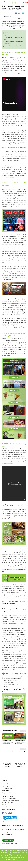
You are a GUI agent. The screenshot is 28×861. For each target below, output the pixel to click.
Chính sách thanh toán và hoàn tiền (10, 800)
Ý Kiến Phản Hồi (5, 790)
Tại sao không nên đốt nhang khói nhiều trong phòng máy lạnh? (8, 742)
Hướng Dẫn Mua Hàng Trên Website (10, 807)
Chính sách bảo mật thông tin (9, 798)
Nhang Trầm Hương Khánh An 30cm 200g (20, 764)
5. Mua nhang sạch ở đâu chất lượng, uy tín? (14, 46)
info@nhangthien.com (7, 834)
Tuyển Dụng (5, 786)
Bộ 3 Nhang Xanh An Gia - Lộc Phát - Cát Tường (8, 764)
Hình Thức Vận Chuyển (7, 796)
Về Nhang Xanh (5, 783)
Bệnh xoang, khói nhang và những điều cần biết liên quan (20, 742)
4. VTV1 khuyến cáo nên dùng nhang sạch (13, 45)
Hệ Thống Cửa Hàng (7, 788)
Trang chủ (6, 16)
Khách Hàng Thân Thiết (7, 802)
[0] (25, 2)
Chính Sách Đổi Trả (6, 805)
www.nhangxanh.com (7, 832)
